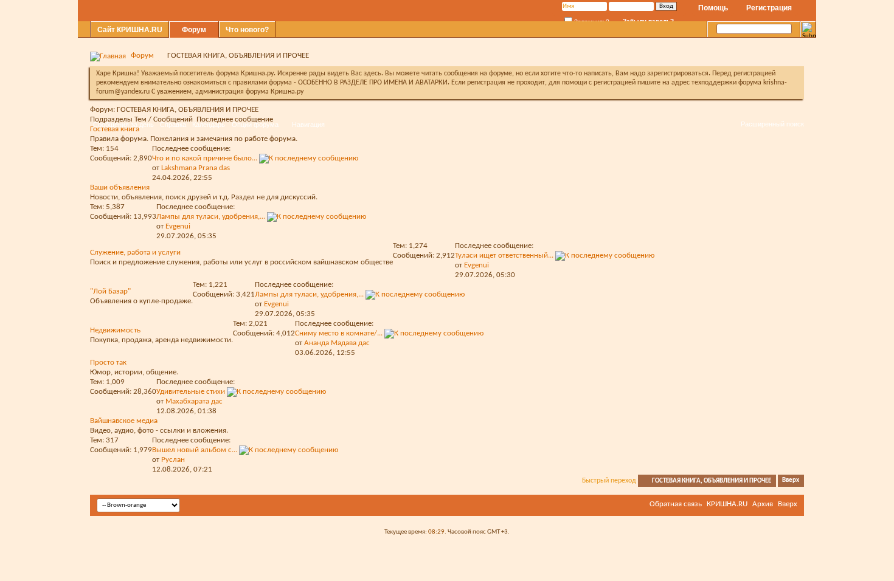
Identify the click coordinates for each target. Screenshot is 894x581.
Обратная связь (676, 504)
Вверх (790, 481)
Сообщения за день (123, 124)
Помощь (713, 8)
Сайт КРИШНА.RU (129, 30)
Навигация (308, 124)
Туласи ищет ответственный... (504, 256)
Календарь (208, 124)
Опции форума (255, 124)
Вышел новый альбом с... (194, 450)
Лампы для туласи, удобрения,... (210, 217)
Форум (194, 30)
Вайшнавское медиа (124, 421)
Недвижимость (115, 330)
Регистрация (769, 8)
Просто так (108, 362)
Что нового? (247, 30)
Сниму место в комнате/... (339, 333)
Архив (762, 504)
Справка (173, 124)
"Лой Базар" (110, 291)
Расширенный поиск (772, 124)
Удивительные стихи (190, 392)
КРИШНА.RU (727, 504)
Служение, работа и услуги (135, 252)
